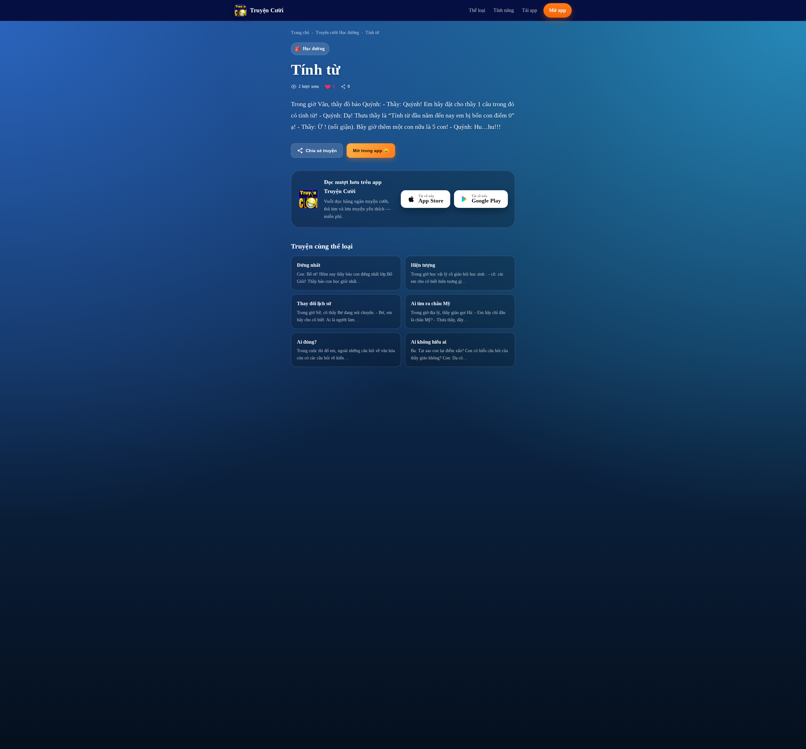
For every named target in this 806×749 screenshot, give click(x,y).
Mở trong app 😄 (371, 150)
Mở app (557, 10)
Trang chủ (300, 32)
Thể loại (477, 10)
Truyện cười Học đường (337, 32)
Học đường (310, 48)
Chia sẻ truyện (321, 150)
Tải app (529, 10)
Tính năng (503, 10)
